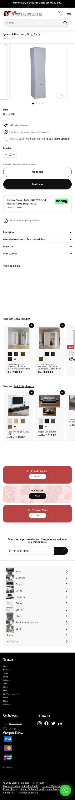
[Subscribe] (61, 551)
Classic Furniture (22, 319)
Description (8, 232)
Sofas (5, 673)
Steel (5, 690)
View (37, 515)
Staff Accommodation (12, 694)
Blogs (5, 701)
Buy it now (37, 184)
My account (8, 767)
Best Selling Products (24, 386)
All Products (39, 782)
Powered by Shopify (28, 792)
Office (5, 687)
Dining (5, 676)
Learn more (38, 476)
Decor (5, 697)
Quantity (7, 148)
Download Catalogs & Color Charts (20, 786)
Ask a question (10, 253)
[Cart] (60, 13)
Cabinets (6, 680)
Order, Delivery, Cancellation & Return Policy (43, 789)
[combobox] (37, 23)
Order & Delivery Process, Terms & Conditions (24, 239)
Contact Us (8, 246)
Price (5, 110)
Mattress (7, 670)
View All (37, 496)
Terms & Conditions (52, 786)
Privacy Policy (10, 789)
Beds (5, 666)
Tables (6, 683)
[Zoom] (59, 94)
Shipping (16, 164)
